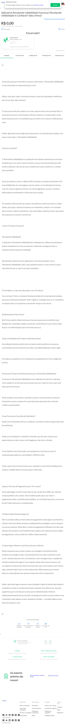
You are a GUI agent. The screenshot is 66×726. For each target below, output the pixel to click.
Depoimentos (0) (59, 55)
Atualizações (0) (33, 55)
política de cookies (38, 5)
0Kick (63, 29)
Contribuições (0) (46, 55)
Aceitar (55, 5)
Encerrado (7, 29)
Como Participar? (20, 55)
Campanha (6, 55)
